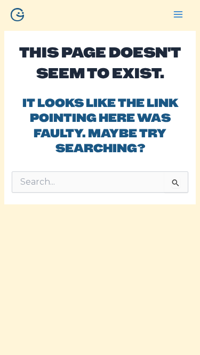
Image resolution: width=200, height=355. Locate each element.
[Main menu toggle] (178, 14)
